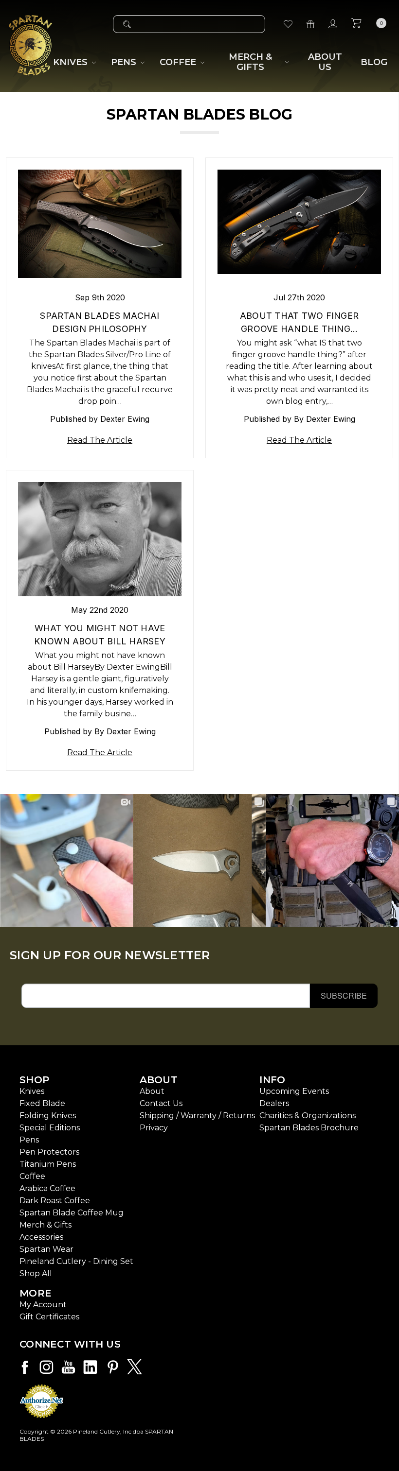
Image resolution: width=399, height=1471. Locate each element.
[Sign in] (333, 24)
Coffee (32, 1176)
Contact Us (161, 1103)
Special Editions (49, 1127)
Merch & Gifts (45, 1224)
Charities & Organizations (307, 1115)
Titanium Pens (47, 1164)
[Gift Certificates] (310, 24)
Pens (29, 1139)
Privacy (154, 1127)
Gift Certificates (49, 1316)
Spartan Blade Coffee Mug (71, 1212)
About (152, 1091)
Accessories (41, 1237)
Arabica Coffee (47, 1188)
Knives (31, 1091)
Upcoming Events (294, 1091)
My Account (43, 1304)
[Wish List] (288, 24)
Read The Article (99, 440)
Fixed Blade (42, 1103)
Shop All (35, 1273)
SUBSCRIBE (344, 995)
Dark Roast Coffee (54, 1200)
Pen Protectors (49, 1152)
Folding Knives (47, 1115)
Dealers (274, 1103)
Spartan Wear (46, 1249)
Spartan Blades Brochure (309, 1127)
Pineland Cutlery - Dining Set (76, 1261)
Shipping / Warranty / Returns (197, 1115)
